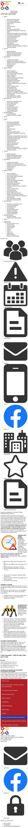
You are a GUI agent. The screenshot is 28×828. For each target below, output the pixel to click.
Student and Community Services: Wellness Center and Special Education (16, 61)
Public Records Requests (13, 44)
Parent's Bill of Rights (12, 79)
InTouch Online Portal (12, 72)
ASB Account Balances (13, 40)
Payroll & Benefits (11, 104)
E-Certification (10, 105)
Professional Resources (12, 107)
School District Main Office (13, 22)
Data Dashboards (11, 26)
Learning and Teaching (12, 59)
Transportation (10, 65)
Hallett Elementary (11, 51)
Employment (10, 233)
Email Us (9, 229)
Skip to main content (6, 1)
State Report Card (11, 38)
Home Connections (11, 75)
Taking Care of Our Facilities (14, 115)
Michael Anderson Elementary (14, 52)
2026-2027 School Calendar (14, 97)
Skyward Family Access (13, 223)
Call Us (9, 230)
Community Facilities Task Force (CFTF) (17, 34)
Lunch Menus (10, 227)
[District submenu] (4, 18)
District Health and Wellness (14, 90)
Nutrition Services (11, 63)
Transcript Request (11, 87)
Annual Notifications (12, 37)
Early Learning (10, 94)
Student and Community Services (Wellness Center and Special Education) (17, 92)
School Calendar (11, 226)
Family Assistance (11, 70)
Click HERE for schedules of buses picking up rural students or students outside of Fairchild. (15, 636)
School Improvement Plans (13, 36)
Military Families (11, 76)
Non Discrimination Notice (13, 29)
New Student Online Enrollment (15, 73)
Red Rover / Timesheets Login (14, 101)
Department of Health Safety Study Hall (17, 33)
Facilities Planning (11, 113)
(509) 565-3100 (8, 738)
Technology (10, 66)
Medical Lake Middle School (14, 54)
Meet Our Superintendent (13, 19)
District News (10, 23)
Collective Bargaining (12, 109)
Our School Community (13, 20)
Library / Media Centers (13, 86)
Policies (9, 27)
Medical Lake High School (13, 55)
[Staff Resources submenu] (4, 100)
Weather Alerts (10, 224)
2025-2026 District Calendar (14, 95)
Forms (8, 25)
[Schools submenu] (4, 50)
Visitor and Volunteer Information (15, 77)
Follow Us (9, 231)
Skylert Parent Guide (12, 88)
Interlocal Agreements (12, 41)
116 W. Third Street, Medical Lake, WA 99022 (12, 737)
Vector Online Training (12, 102)
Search (5, 116)
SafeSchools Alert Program (13, 80)
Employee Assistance (12, 108)
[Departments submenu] (4, 58)
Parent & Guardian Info (12, 82)
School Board (10, 43)
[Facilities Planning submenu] (13, 215)
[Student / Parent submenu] (4, 172)
